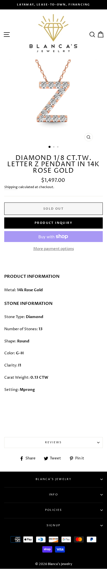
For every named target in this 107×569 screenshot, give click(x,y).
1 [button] (50, 147)
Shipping (11, 187)
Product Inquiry (53, 223)
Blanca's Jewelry (53, 479)
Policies (53, 510)
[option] (53, 4)
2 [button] (54, 147)
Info (53, 494)
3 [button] (58, 147)
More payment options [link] (53, 248)
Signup (54, 525)
